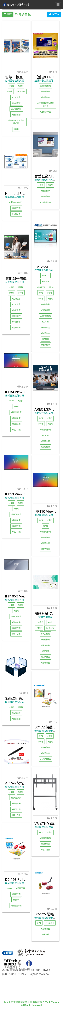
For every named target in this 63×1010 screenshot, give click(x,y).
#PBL (51, 287)
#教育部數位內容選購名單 (16, 121)
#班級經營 (20, 91)
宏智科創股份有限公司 (46, 179)
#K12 (11, 86)
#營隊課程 (45, 310)
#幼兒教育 (16, 103)
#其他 (16, 129)
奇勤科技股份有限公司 (46, 413)
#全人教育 (16, 97)
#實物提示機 (16, 905)
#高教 (20, 86)
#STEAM (45, 275)
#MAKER (41, 287)
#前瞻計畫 (45, 91)
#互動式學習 (45, 112)
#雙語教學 (45, 191)
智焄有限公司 (45, 617)
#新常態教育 (16, 109)
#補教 (9, 91)
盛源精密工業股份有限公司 (48, 80)
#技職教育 (45, 196)
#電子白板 (16, 429)
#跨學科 (45, 339)
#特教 (40, 298)
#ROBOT (45, 281)
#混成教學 (45, 447)
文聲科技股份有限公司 (17, 282)
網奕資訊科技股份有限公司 (19, 197)
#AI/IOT (45, 322)
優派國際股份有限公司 (17, 395)
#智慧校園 (16, 115)
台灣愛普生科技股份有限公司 (20, 80)
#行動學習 (45, 327)
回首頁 (55, 14)
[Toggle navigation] (58, 4)
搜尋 (9, 14)
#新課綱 (45, 651)
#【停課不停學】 (16, 202)
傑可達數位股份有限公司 (47, 270)
